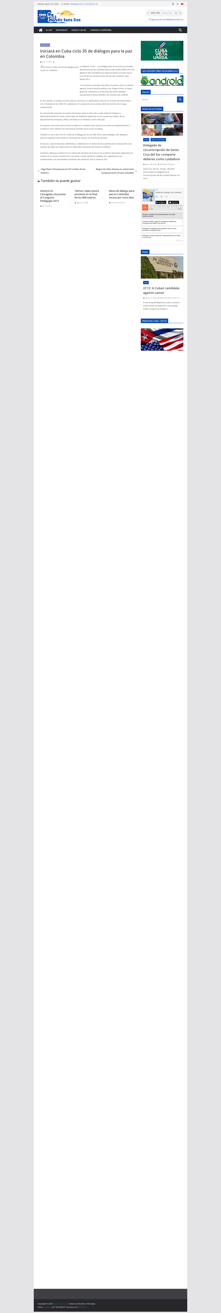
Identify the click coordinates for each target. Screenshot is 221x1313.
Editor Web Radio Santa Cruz (170, 298)
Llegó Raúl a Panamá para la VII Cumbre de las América (63, 171)
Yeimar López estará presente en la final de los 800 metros (87, 194)
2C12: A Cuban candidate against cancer (161, 290)
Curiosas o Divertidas (100, 30)
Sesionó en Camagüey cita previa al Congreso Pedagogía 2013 (53, 196)
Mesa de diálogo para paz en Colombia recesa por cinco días (121, 194)
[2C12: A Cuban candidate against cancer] (162, 267)
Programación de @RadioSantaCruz (166, 19)
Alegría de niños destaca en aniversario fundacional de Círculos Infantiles (115, 171)
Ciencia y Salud (78, 30)
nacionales (61, 30)
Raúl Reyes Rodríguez (167, 164)
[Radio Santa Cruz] (41, 30)
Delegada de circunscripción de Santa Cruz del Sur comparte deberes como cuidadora (161, 152)
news (146, 282)
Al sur (49, 30)
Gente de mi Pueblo (158, 140)
